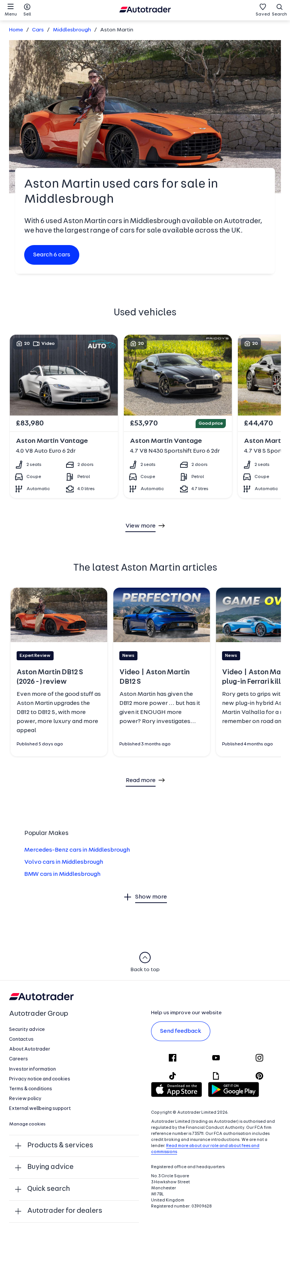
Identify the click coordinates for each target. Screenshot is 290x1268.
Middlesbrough (72, 30)
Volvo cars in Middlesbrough (63, 862)
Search (279, 14)
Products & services (60, 1145)
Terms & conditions (30, 1088)
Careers (18, 1059)
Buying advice (50, 1167)
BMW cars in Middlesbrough (62, 874)
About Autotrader (29, 1049)
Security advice (27, 1029)
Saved (263, 14)
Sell (27, 14)
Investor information (32, 1069)
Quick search (48, 1189)
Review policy (25, 1098)
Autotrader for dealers (64, 1211)
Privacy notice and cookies (39, 1079)
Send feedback (180, 1031)
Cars (38, 30)
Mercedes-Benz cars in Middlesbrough (77, 850)
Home (16, 30)
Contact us (21, 1039)
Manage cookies (27, 1124)
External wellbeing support (40, 1108)
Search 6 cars (51, 255)
